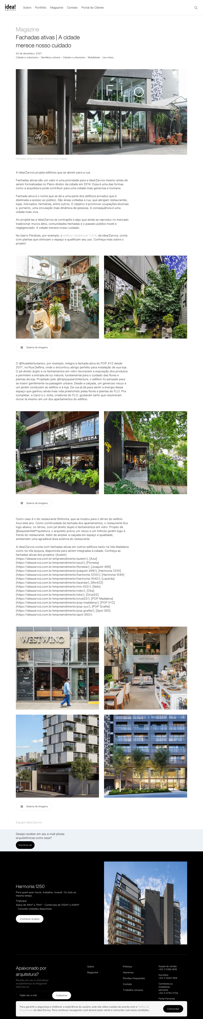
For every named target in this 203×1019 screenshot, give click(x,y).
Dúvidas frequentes (134, 978)
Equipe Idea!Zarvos (29, 822)
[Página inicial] (14, 7)
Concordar (173, 1009)
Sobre (27, 7)
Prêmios (127, 966)
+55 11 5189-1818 (168, 969)
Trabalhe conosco (133, 990)
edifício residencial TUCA (80, 235)
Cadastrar (61, 995)
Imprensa (128, 972)
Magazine (56, 7)
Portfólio (40, 7)
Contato (72, 7)
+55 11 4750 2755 (168, 993)
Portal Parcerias (167, 998)
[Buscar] (196, 8)
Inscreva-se (25, 845)
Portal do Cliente (93, 7)
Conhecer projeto (29, 919)
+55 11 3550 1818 (168, 978)
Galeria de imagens (37, 347)
